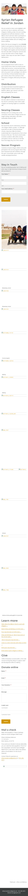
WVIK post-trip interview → (8, 647)
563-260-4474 (21, 891)
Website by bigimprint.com (14, 892)
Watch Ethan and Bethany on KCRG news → (13, 629)
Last (2, 185)
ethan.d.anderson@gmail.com (9, 758)
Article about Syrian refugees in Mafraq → (12, 650)
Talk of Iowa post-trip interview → (10, 639)
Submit (6, 199)
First (2, 180)
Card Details (4, 708)
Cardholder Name (5, 714)
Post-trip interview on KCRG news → (11, 632)
